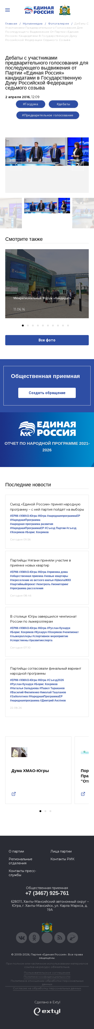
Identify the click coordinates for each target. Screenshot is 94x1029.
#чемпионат (71, 632)
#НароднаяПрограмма (25, 520)
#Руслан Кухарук (58, 628)
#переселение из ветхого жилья (32, 580)
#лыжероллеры (21, 636)
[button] (23, 325)
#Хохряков (17, 532)
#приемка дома (57, 572)
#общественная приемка (26, 576)
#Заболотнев (19, 696)
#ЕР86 (14, 515)
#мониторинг (59, 584)
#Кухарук (40, 632)
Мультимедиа (33, 23)
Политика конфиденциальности (47, 976)
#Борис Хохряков (37, 532)
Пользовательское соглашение (47, 972)
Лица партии (61, 851)
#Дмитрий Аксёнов (53, 700)
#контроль (43, 584)
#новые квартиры (56, 576)
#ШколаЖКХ (62, 580)
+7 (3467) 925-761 (47, 893)
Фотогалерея (58, 23)
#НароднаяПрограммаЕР (27, 528)
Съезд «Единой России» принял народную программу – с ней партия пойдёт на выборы (47, 506)
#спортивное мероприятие (50, 636)
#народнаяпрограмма (24, 700)
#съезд (71, 528)
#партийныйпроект (23, 584)
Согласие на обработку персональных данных (47, 988)
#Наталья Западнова (24, 688)
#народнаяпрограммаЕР (63, 515)
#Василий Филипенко (24, 692)
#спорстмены (19, 640)
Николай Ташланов (53, 692)
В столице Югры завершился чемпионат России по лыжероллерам (43, 619)
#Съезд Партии (55, 528)
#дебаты (63, 104)
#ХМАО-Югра (28, 515)
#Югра (42, 515)
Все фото (47, 340)
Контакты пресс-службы (22, 873)
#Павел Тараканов (52, 688)
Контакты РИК (62, 859)
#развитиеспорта (40, 640)
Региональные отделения (20, 861)
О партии (16, 851)
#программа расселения (26, 588)
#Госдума (30, 104)
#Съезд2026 (55, 680)
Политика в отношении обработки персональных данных (47, 982)
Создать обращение (47, 393)
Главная (11, 23)
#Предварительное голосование (47, 115)
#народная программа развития (31, 524)
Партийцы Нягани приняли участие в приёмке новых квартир (40, 562)
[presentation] (16, 165)
